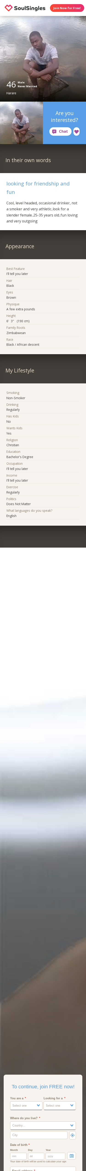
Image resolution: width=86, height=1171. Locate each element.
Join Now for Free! (67, 8)
